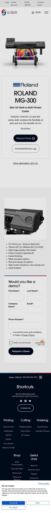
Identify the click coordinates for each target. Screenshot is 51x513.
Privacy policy (43, 483)
